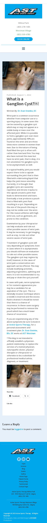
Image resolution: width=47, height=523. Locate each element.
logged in (19, 429)
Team (24, 464)
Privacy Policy (23, 482)
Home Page (23, 476)
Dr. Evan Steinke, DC (27, 111)
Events (23, 471)
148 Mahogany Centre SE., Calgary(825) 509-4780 (23, 504)
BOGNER (33, 518)
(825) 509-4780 (23, 34)
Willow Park (23, 23)
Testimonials (23, 484)
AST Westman (28, 333)
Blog (23, 469)
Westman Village (23, 30)
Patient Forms (23, 479)
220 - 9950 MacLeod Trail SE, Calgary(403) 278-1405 (23, 494)
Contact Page (23, 487)
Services (23, 466)
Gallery (23, 474)
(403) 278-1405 (23, 27)
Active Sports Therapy (19, 324)
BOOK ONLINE (23, 39)
